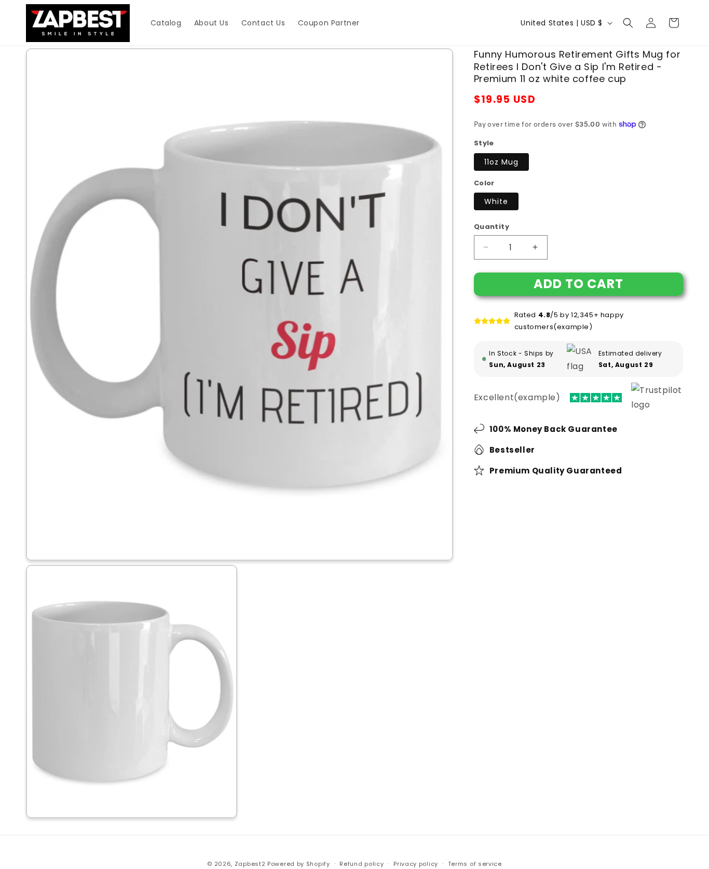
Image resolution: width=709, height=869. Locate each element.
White (496, 201)
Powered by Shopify (298, 864)
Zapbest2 (250, 864)
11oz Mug (501, 162)
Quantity (491, 227)
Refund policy (361, 864)
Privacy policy (415, 864)
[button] (628, 22)
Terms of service (475, 864)
